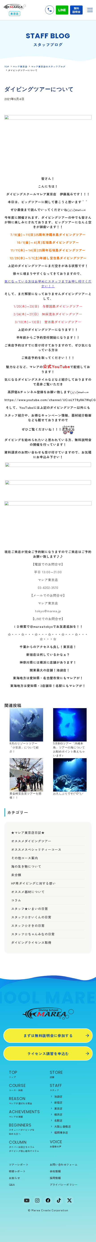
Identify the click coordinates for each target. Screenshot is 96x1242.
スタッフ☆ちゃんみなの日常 (33, 934)
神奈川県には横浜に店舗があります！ (48, 662)
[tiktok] (58, 1200)
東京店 (58, 1108)
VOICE (56, 1143)
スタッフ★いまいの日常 (29, 908)
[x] (69, 1200)
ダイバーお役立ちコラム (21, 1147)
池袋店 (58, 1096)
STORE (56, 1074)
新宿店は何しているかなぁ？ (48, 654)
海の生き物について (26, 866)
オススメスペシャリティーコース (36, 849)
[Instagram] (37, 1200)
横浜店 (58, 1114)
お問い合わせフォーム (64, 1164)
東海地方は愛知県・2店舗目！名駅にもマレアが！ (48, 685)
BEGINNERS (21, 1128)
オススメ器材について (28, 891)
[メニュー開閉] (90, 10)
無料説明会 (76, 10)
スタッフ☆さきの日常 (28, 925)
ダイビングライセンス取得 (31, 942)
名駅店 (58, 1120)
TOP (6, 66)
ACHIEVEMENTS (24, 1113)
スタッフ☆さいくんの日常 (31, 917)
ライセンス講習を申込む (48, 1053)
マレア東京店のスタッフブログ (48, 66)
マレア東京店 (20, 66)
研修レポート (17, 1171)
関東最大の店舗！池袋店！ (48, 670)
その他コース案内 (24, 858)
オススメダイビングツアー (31, 841)
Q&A (12, 1184)
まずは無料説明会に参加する (48, 1035)
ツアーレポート (18, 1164)
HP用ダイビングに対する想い (33, 883)
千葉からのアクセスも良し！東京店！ (48, 646)
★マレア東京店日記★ (28, 832)
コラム (16, 900)
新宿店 (58, 1102)
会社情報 (55, 1171)
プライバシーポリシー (64, 1184)
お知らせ (14, 1178)
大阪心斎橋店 (62, 1126)
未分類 (16, 875)
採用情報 (55, 1178)
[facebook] (48, 1200)
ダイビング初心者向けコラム (24, 1151)
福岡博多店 (61, 1132)
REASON (20, 1100)
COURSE (17, 1087)
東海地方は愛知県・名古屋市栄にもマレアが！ (48, 678)
